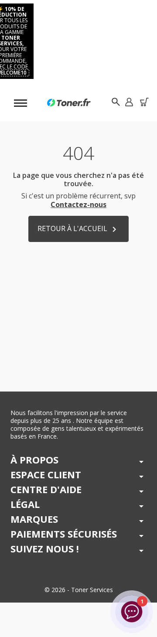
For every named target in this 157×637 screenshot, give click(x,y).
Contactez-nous (78, 204)
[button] (129, 101)
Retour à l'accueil (78, 229)
